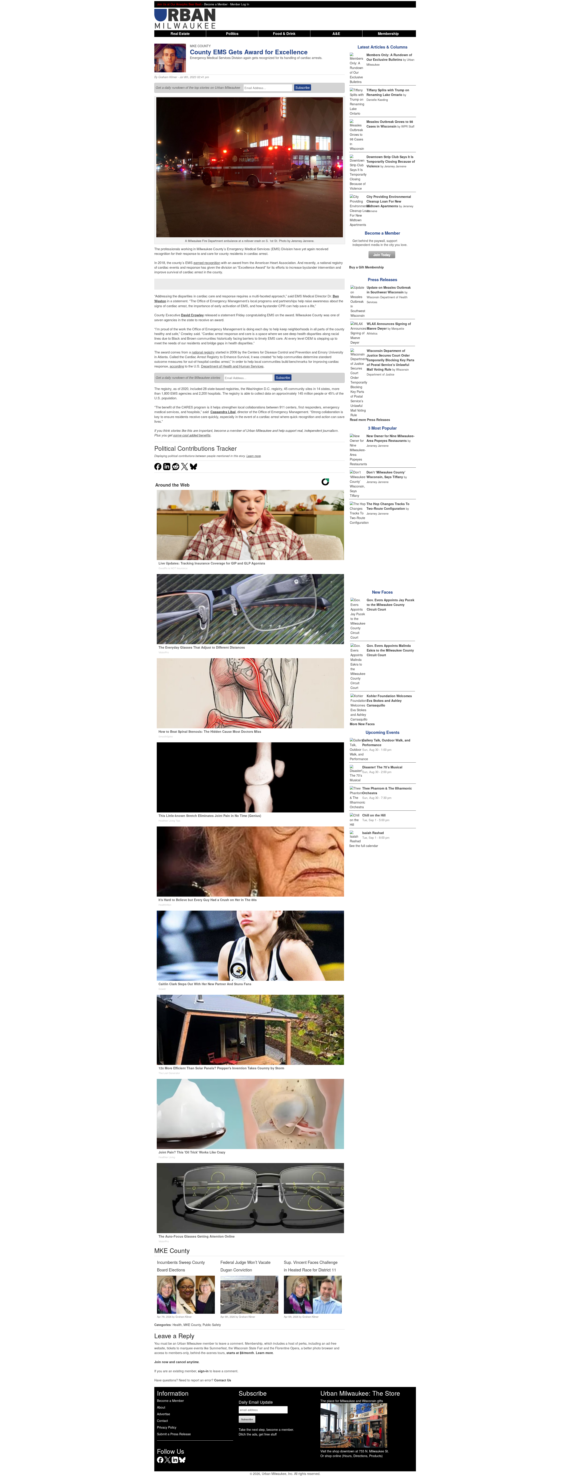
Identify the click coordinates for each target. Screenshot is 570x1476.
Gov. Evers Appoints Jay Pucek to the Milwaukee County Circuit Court (390, 604)
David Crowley (192, 315)
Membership (388, 33)
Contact (162, 1420)
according (177, 366)
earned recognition (206, 262)
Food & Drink (284, 33)
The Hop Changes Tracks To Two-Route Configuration (387, 506)
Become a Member (382, 233)
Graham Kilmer (167, 77)
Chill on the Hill (374, 815)
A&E (336, 33)
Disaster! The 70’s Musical (382, 767)
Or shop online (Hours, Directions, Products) (351, 1456)
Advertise (163, 1414)
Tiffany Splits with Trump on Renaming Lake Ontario (387, 92)
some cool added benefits (192, 435)
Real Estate (180, 33)
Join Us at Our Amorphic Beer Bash (179, 4)
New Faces (382, 592)
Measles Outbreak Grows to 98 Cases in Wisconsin (389, 123)
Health (177, 1324)
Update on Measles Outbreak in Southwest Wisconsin (389, 289)
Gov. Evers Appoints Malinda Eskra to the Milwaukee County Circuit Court (390, 650)
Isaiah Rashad (373, 832)
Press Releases (382, 279)
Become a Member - (217, 4)
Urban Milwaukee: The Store (360, 1393)
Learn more (253, 456)
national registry (203, 352)
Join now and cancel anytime (176, 1362)
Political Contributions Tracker (195, 448)
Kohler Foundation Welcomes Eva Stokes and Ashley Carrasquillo (389, 700)
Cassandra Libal (223, 411)
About (161, 1407)
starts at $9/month (240, 1352)
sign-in (203, 1371)
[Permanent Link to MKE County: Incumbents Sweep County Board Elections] (186, 1312)
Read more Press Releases (370, 419)
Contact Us (222, 1380)
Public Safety (212, 1324)
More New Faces (362, 724)
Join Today (381, 254)
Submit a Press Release (174, 1434)
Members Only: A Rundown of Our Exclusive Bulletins (389, 57)
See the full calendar (363, 845)
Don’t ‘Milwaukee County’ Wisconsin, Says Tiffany (385, 474)
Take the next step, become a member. (266, 1429)
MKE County (192, 1324)
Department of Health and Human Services (232, 366)
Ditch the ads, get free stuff (258, 1434)
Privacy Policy (166, 1427)
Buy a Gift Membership (366, 267)
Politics (232, 33)
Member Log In (239, 4)
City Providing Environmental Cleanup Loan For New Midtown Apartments (388, 201)
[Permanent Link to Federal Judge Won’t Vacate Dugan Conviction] (249, 1312)
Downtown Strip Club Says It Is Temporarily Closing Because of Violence (390, 161)
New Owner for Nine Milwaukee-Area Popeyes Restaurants (390, 438)
